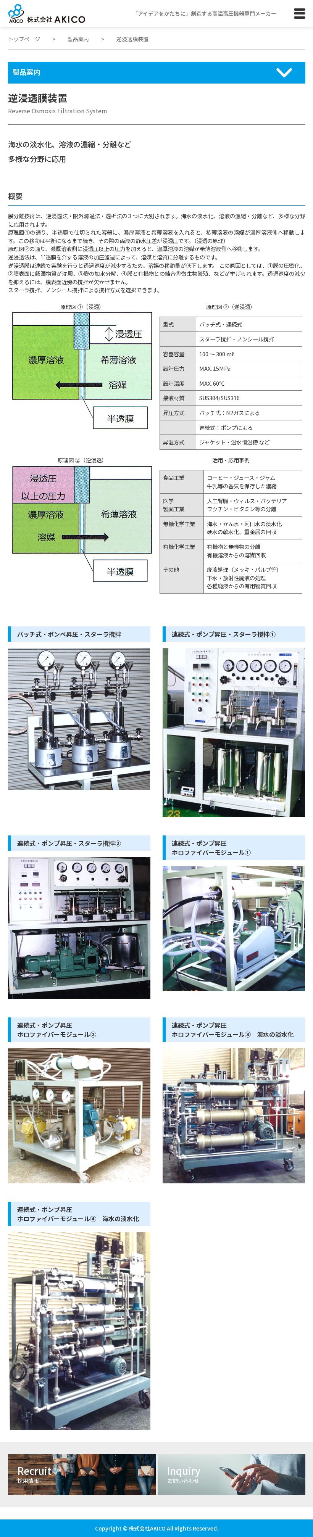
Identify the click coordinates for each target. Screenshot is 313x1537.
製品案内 (78, 39)
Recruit (35, 1473)
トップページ (24, 39)
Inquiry (183, 1473)
